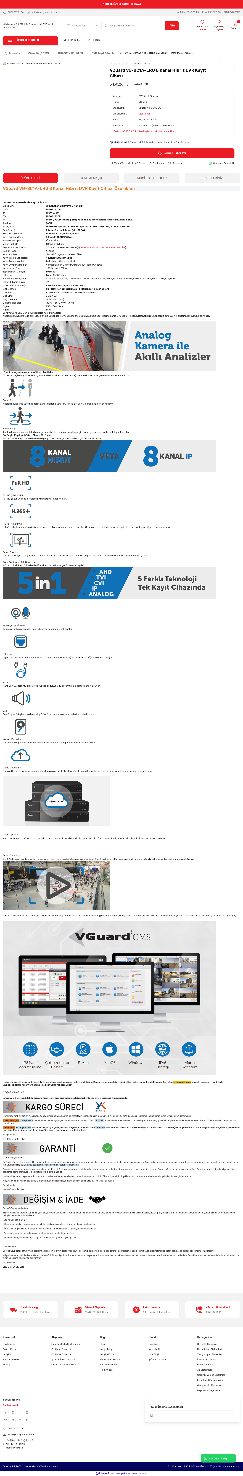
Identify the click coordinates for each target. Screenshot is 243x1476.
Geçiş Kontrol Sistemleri (210, 1385)
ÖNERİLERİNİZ (212, 178)
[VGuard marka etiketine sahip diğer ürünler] (226, 69)
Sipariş (6, 1364)
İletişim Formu (107, 1354)
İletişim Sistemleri (206, 1359)
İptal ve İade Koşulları (63, 1359)
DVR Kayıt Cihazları (149, 96)
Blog (102, 1344)
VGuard (143, 102)
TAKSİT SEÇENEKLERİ (152, 178)
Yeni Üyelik (155, 1349)
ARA (172, 25)
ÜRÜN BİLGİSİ (30, 178)
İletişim (7, 1354)
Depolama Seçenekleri (209, 1390)
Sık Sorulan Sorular (110, 1359)
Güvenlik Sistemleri (207, 1344)
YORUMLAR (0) (91, 178)
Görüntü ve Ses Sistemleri (211, 1375)
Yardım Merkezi (11, 1359)
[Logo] (30, 26)
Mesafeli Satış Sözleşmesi (65, 1344)
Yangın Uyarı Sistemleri (210, 1354)
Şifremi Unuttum (158, 1359)
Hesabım (153, 1344)
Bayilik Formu (10, 1349)
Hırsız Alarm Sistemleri (209, 1349)
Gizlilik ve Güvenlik (61, 1349)
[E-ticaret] (121, 1473)
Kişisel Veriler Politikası (63, 1364)
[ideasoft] (103, 1473)
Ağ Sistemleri (204, 1369)
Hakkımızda (9, 1344)
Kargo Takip (106, 1349)
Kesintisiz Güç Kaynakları (210, 1380)
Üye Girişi (154, 1354)
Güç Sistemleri (205, 1364)
